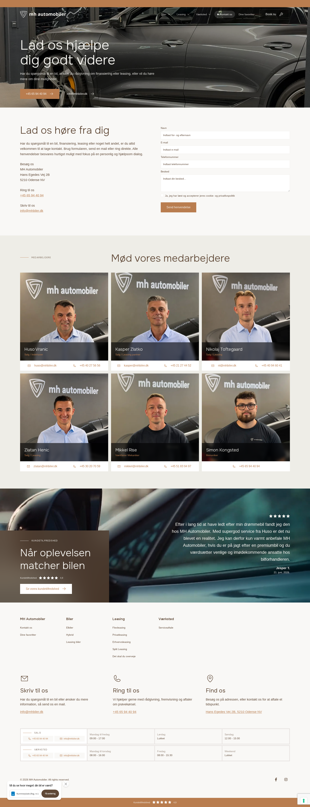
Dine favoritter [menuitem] (247, 14)
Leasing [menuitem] (181, 14)
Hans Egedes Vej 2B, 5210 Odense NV (234, 712)
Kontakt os (26, 627)
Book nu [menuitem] (271, 14)
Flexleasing (118, 627)
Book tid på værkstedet (153, 3)
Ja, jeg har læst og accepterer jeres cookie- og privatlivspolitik (200, 195)
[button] (34, 790)
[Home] (43, 14)
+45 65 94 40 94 (36, 93)
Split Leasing (119, 649)
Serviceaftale (166, 627)
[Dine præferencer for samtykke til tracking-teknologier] (303, 800)
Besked (165, 171)
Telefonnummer (170, 157)
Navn (164, 128)
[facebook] (276, 780)
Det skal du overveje (124, 656)
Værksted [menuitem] (201, 14)
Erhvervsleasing (121, 642)
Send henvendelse (178, 207)
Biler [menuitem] (163, 14)
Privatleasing (119, 634)
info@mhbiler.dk (77, 93)
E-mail (164, 142)
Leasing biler (73, 642)
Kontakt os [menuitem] (226, 14)
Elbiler (69, 627)
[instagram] (286, 780)
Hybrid (70, 634)
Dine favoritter (28, 634)
